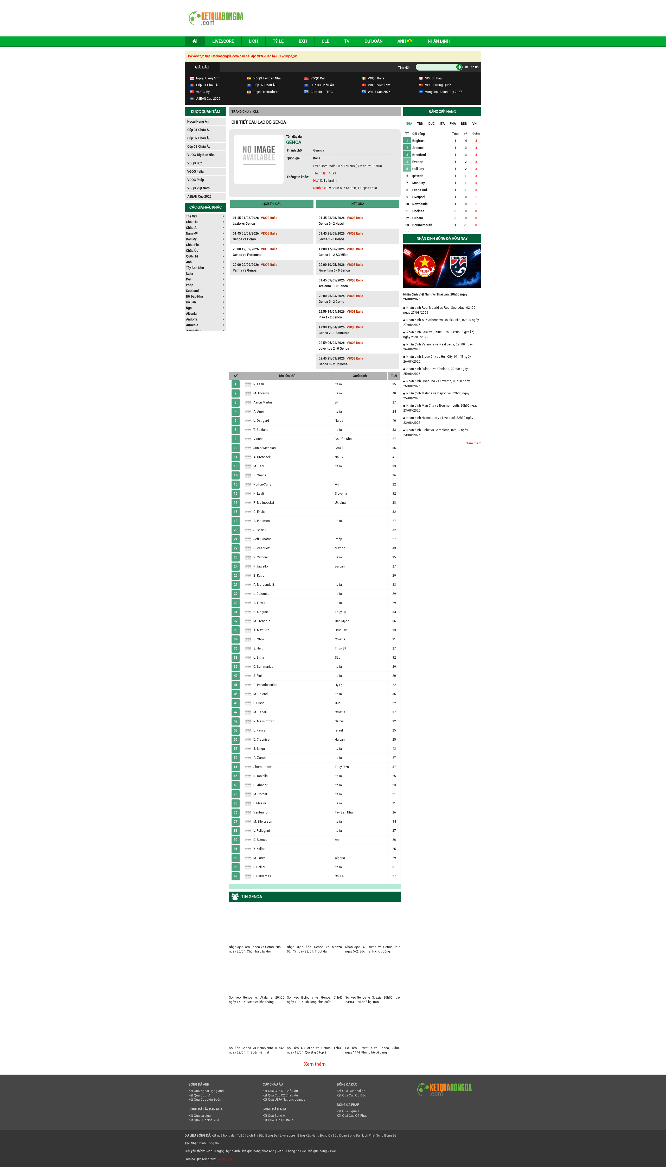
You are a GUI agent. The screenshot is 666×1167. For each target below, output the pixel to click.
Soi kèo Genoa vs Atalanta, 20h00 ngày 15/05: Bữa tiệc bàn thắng (256, 997)
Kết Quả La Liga (200, 1116)
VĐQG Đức (194, 163)
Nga (189, 308)
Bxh (303, 41)
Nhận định (439, 41)
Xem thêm (315, 1064)
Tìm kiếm (404, 68)
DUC (431, 123)
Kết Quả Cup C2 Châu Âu (280, 1095)
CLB (256, 111)
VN (474, 123)
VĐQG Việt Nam (198, 188)
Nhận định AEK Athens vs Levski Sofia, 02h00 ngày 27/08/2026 (441, 322)
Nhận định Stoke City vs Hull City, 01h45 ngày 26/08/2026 (437, 359)
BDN (464, 123)
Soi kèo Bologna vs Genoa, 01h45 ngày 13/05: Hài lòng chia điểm (314, 997)
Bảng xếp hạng (442, 112)
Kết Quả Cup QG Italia (278, 1120)
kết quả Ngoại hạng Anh (223, 1151)
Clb (325, 41)
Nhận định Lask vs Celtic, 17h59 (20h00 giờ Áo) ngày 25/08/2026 (438, 334)
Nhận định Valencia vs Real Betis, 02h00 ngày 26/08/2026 (438, 347)
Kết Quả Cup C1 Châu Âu (280, 1091)
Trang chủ (240, 111)
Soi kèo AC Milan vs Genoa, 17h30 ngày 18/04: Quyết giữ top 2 (314, 1048)
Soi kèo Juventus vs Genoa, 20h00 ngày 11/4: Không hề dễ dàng (373, 1048)
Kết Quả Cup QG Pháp (352, 1116)
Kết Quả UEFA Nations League (284, 1099)
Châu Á (191, 228)
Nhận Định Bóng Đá (205, 1143)
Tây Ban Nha (195, 268)
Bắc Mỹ (191, 239)
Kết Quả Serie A (274, 1116)
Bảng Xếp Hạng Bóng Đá (314, 1135)
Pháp (189, 285)
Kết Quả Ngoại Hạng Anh (206, 1091)
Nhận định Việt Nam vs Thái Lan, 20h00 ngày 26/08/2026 (435, 297)
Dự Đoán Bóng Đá (347, 1135)
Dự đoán (373, 41)
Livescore (223, 41)
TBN (420, 123)
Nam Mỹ (192, 233)
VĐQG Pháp (195, 180)
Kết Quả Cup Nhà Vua (204, 1120)
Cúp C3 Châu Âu (198, 146)
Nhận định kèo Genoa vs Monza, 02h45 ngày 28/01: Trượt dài (314, 947)
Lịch (253, 41)
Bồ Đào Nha (194, 296)
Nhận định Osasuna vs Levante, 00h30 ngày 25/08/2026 (436, 383)
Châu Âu (192, 222)
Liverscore (287, 1135)
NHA (409, 123)
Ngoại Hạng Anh (198, 121)
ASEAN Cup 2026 (199, 196)
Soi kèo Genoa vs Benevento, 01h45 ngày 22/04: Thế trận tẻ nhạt (256, 1048)
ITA (442, 123)
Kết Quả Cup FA (199, 1095)
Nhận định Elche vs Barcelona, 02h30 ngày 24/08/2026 (435, 432)
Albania (191, 314)
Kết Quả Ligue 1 (348, 1111)
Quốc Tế (192, 256)
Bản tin (473, 67)
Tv (346, 41)
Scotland (192, 291)
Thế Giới (191, 216)
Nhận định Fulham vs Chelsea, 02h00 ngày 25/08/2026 (435, 371)
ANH (402, 41)
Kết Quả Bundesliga (351, 1091)
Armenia (192, 325)
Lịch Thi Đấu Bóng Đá (262, 1135)
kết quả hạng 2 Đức (322, 1151)
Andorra (191, 319)
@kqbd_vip (224, 1159)
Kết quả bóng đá (223, 1135)
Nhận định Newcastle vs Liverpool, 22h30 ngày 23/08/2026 (438, 420)
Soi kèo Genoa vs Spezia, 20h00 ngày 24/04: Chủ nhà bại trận (373, 997)
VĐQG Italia (195, 171)
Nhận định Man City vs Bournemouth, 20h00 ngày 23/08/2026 (440, 408)
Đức (189, 279)
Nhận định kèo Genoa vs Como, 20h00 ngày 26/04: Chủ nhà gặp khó (256, 947)
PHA (453, 123)
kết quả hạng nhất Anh (258, 1151)
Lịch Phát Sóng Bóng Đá (379, 1135)
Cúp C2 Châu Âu (198, 138)
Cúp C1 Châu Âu (198, 130)
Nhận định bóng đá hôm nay (442, 238)
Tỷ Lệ (278, 41)
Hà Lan (191, 302)
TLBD (241, 1135)
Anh (189, 262)
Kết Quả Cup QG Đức (351, 1095)
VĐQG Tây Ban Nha (201, 155)
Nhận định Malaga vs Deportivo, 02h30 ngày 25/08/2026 (436, 396)
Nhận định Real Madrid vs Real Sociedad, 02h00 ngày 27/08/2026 (439, 310)
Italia (189, 273)
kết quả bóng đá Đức (291, 1151)
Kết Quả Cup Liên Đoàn (205, 1099)
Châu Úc (192, 251)
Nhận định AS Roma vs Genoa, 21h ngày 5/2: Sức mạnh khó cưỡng (373, 947)
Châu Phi (192, 245)
